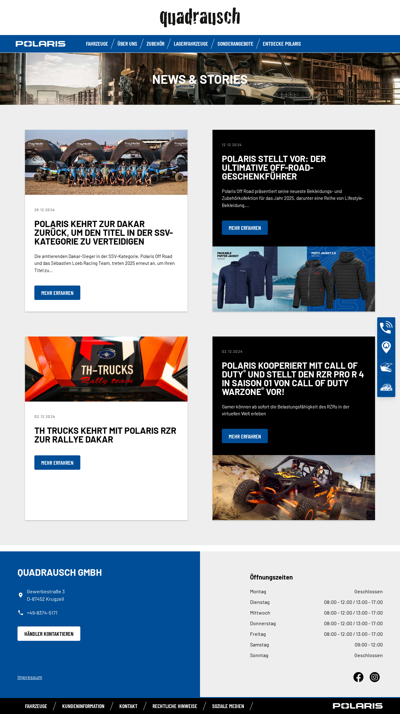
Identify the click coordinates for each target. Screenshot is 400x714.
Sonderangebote (235, 43)
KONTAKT (128, 705)
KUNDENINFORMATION (83, 705)
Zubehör (155, 43)
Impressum (30, 677)
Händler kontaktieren (48, 633)
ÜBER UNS (127, 43)
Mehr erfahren (57, 292)
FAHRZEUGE (97, 43)
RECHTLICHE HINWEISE (174, 705)
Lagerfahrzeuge (191, 43)
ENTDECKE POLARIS (282, 43)
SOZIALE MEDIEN (228, 705)
